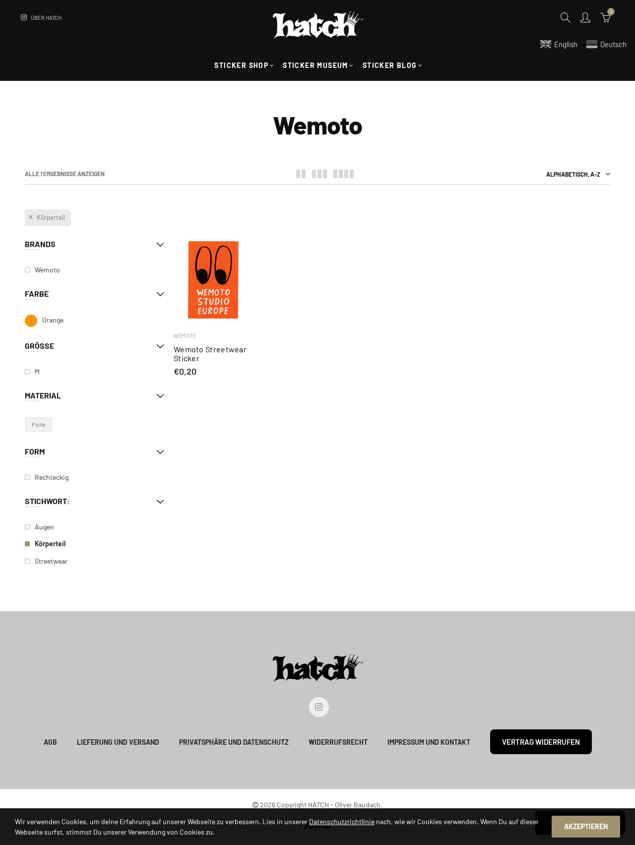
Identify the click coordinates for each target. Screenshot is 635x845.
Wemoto (185, 335)
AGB (50, 742)
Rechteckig (51, 477)
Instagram (319, 707)
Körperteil (51, 217)
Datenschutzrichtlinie (342, 821)
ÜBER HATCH (46, 17)
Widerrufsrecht (338, 742)
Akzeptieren (586, 826)
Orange (53, 320)
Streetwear (51, 561)
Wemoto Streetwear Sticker (210, 354)
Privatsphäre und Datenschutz (234, 742)
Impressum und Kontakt (428, 742)
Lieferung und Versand (118, 742)
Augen (44, 526)
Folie (39, 424)
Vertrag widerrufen (541, 741)
